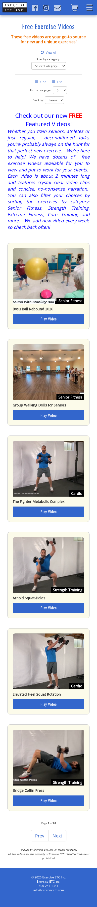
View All (51, 52)
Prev (39, 836)
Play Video (49, 318)
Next (57, 836)
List (59, 82)
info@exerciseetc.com (48, 890)
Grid (43, 82)
